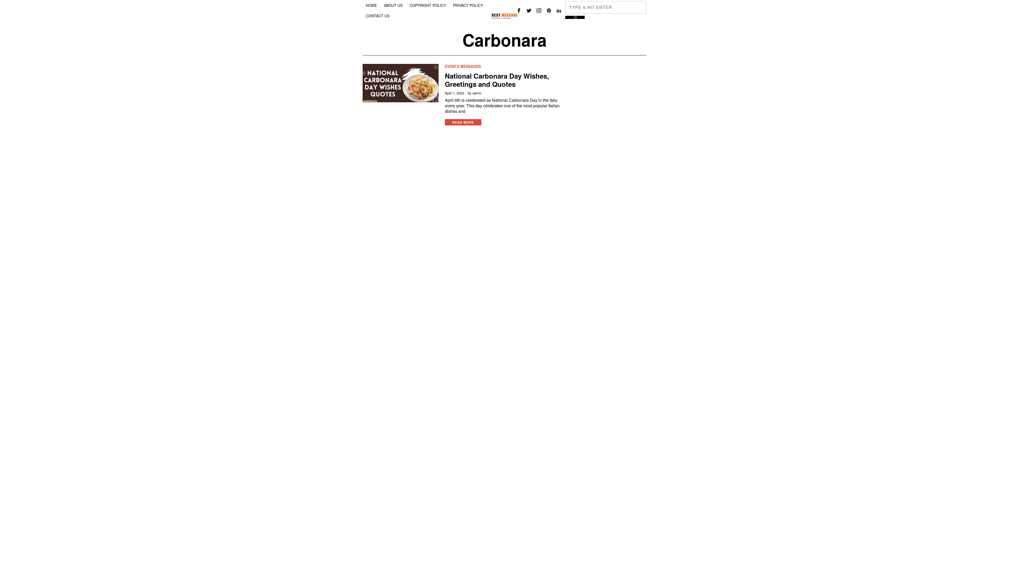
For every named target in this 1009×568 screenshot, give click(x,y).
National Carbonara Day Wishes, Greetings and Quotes (497, 80)
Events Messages (463, 66)
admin (477, 93)
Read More (463, 122)
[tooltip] (519, 10)
